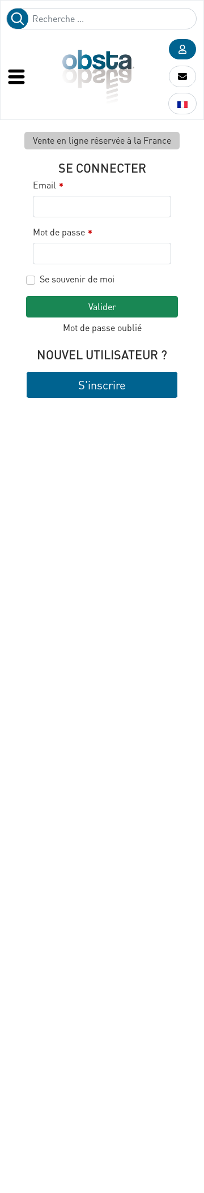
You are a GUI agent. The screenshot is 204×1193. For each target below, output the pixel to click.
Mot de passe (62, 232)
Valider (102, 306)
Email (48, 185)
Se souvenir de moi (77, 279)
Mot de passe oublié (102, 327)
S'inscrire (102, 384)
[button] (182, 49)
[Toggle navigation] (18, 76)
